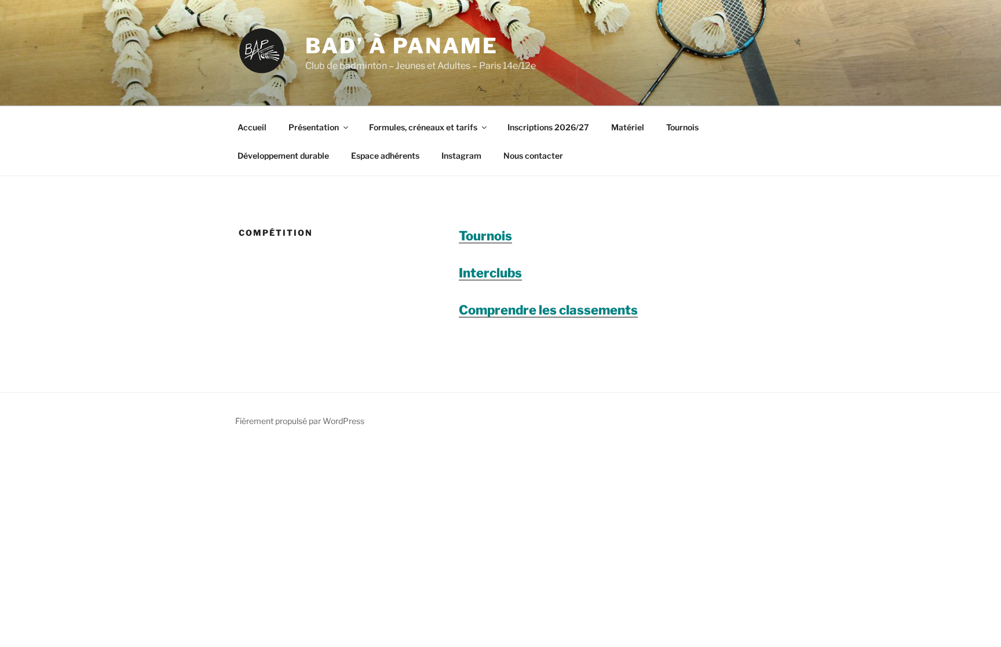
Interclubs (490, 272)
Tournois (682, 127)
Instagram (461, 155)
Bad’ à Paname (401, 46)
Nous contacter (533, 155)
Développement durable (283, 155)
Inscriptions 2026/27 (548, 127)
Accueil (252, 127)
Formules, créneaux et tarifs (423, 127)
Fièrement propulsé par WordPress (299, 421)
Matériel (627, 127)
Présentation (313, 127)
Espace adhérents (385, 155)
